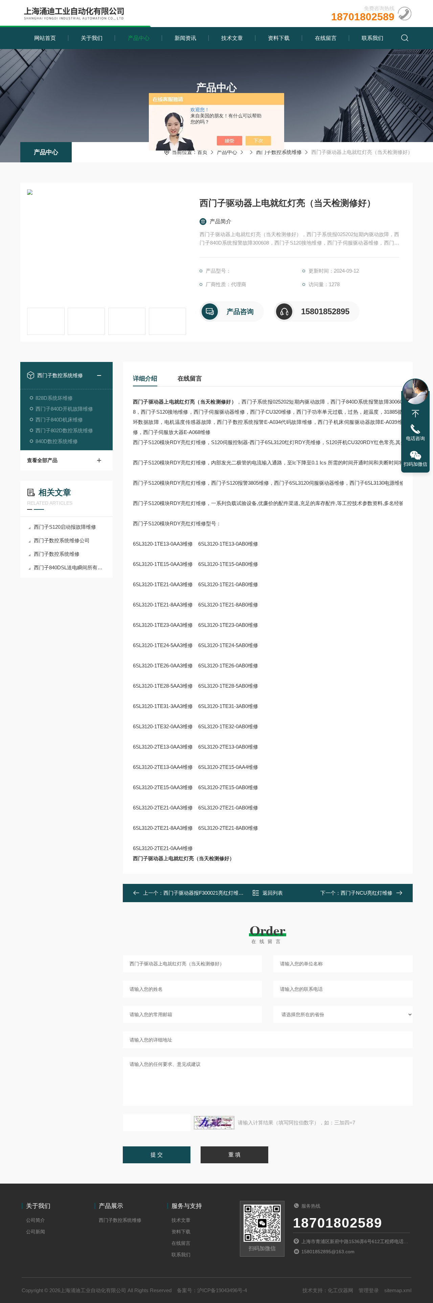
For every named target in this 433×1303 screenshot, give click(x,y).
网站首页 (45, 38)
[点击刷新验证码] (214, 1122)
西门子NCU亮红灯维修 (366, 893)
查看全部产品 (42, 460)
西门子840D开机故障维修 (64, 409)
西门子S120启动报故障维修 (65, 527)
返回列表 (273, 893)
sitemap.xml (397, 1290)
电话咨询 (415, 438)
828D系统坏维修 (54, 398)
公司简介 (35, 1220)
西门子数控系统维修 (279, 152)
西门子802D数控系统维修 (64, 430)
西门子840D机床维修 (59, 419)
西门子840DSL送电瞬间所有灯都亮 (70, 567)
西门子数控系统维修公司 (62, 540)
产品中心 (139, 38)
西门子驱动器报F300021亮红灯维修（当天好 (213, 893)
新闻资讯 (185, 38)
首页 (202, 152)
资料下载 (279, 38)
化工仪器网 (340, 1290)
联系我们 (372, 38)
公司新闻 (35, 1231)
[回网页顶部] (415, 413)
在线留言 (326, 38)
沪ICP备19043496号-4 (222, 1290)
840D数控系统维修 (57, 441)
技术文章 (232, 38)
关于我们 (91, 38)
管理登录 (369, 1290)
